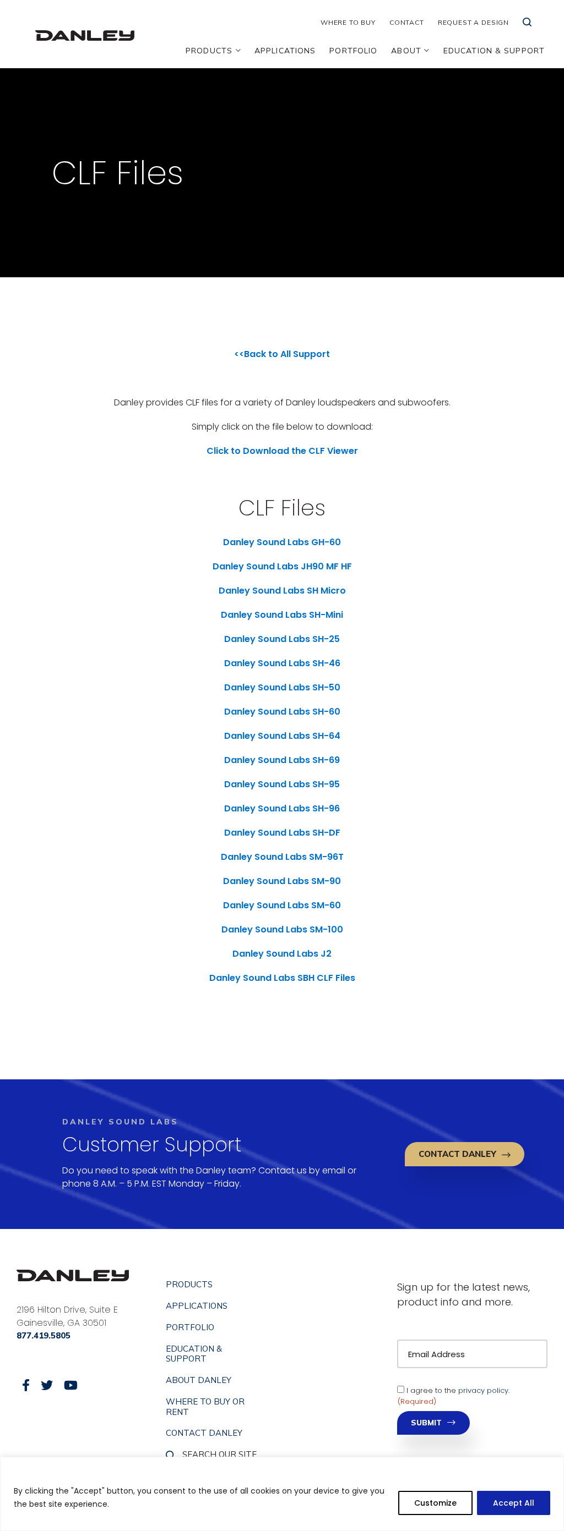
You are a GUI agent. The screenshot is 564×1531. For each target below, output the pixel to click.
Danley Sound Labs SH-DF (282, 832)
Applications (285, 50)
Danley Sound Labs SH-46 (282, 663)
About (406, 50)
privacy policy (483, 1390)
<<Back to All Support (282, 354)
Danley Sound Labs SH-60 (282, 711)
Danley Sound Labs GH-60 (282, 542)
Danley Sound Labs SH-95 (282, 784)
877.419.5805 (43, 1335)
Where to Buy (348, 22)
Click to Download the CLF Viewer (282, 451)
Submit (426, 1423)
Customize (435, 1502)
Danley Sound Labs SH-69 (282, 760)
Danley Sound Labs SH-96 (282, 808)
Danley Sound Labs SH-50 (282, 687)
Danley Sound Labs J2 (282, 953)
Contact (406, 22)
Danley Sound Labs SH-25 (282, 639)
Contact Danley (457, 1154)
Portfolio (353, 50)
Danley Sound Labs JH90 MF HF (282, 566)
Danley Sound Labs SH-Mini (282, 614)
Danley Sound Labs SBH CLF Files (282, 978)
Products (209, 50)
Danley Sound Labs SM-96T (282, 856)
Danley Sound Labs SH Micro (282, 590)
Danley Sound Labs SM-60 (282, 905)
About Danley (198, 1380)
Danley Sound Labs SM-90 (282, 881)
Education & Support (494, 50)
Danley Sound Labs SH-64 (282, 735)
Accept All (513, 1502)
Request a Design (473, 22)
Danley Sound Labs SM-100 (282, 929)
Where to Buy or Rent (205, 1407)
